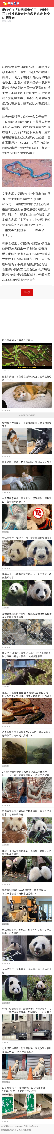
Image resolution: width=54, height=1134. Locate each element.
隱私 (25, 1130)
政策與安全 (13, 1130)
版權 (29, 1130)
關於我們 (5, 1130)
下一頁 (27, 292)
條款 (21, 1130)
